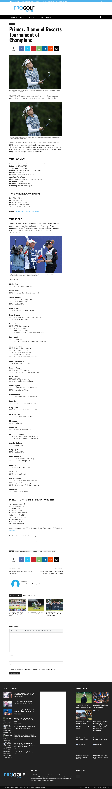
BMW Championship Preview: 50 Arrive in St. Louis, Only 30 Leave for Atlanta (53, 613)
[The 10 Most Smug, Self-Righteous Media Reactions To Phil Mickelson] (101, 697)
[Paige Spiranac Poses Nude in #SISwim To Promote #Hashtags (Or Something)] (101, 715)
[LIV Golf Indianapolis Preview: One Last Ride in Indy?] (36, 605)
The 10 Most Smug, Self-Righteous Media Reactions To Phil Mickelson (100, 705)
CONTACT (44, 1)
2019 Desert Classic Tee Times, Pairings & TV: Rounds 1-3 (21, 572)
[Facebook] (101, 1)
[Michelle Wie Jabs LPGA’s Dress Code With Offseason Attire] (101, 749)
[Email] (56, 48)
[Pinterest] (33, 48)
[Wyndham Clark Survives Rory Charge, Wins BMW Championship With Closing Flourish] (8, 746)
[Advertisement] (71, 9)
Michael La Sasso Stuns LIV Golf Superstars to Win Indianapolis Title (25, 735)
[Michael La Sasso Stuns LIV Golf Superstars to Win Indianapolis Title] (8, 739)
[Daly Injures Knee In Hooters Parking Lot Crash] (84, 715)
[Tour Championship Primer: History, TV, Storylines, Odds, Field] (17, 605)
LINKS (48, 17)
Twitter (27, 211)
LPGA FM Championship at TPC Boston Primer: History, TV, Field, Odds (24, 719)
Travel (40, 17)
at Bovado (13, 530)
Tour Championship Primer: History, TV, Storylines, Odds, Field (16, 613)
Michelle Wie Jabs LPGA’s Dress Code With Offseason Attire (100, 757)
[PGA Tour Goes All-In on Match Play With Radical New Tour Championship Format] (8, 704)
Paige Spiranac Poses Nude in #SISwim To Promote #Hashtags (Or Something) (100, 723)
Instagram (35, 211)
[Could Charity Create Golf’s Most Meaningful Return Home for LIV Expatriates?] (8, 712)
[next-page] (13, 619)
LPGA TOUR (12, 24)
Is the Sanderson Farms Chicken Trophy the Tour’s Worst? (100, 739)
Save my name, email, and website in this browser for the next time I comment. (33, 669)
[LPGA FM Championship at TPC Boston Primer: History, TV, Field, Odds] (8, 723)
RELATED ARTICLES (15, 595)
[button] (101, 17)
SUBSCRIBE (51, 1)
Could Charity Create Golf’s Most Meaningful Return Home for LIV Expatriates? (24, 711)
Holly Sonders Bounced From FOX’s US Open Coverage (82, 757)
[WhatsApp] (39, 48)
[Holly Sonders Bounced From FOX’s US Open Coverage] (84, 749)
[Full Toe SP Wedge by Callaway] (8, 754)
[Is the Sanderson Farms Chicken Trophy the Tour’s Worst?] (101, 731)
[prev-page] (10, 619)
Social (12, 17)
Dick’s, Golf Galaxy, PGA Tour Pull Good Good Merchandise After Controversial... (24, 694)
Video (21, 17)
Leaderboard (19, 211)
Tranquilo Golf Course (49, 551)
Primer (40, 551)
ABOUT (38, 1)
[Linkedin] (45, 48)
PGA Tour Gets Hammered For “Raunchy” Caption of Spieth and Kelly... (83, 739)
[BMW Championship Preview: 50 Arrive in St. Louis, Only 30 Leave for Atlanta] (54, 605)
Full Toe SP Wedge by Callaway (23, 752)
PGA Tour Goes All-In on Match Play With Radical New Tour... (23, 702)
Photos (31, 17)
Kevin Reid (17, 44)
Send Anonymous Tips (61, 1)
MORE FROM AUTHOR (29, 595)
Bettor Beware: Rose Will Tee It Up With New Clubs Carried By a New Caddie (51, 572)
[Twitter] (27, 48)
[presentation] (11, 631)
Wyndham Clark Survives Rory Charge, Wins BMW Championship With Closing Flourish (24, 745)
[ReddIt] (50, 48)
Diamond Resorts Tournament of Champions (26, 551)
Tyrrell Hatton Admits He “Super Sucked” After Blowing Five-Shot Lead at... (83, 705)
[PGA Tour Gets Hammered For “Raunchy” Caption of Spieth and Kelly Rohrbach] (84, 731)
